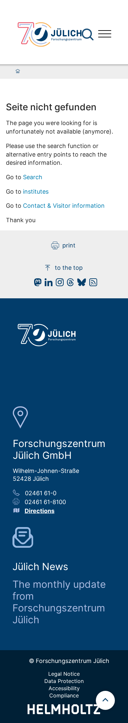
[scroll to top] (105, 700)
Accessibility (64, 688)
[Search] (88, 34)
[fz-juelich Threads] (69, 284)
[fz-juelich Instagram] (58, 284)
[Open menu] (104, 35)
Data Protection (64, 681)
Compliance (64, 695)
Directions (39, 510)
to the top (69, 267)
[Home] (18, 71)
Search (32, 177)
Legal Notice (64, 673)
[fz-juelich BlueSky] (80, 284)
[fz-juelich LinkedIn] (47, 284)
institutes (36, 191)
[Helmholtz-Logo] (64, 712)
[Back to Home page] (49, 34)
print (68, 245)
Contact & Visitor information (64, 205)
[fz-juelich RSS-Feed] (91, 284)
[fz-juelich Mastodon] (36, 284)
